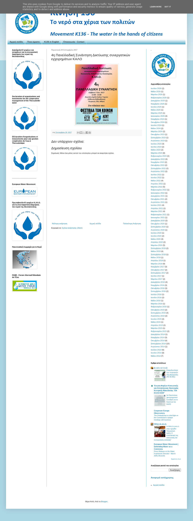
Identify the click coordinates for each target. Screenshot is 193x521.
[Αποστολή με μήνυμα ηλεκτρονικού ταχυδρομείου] (78, 132)
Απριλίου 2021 (157, 208)
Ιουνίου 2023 (156, 147)
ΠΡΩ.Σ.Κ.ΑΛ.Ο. (160, 424)
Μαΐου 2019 (156, 251)
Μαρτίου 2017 (156, 279)
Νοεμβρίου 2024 (157, 119)
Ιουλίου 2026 (156, 88)
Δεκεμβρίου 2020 (158, 221)
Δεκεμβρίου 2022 (158, 159)
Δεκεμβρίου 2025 (158, 101)
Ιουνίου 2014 (156, 353)
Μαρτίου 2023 (156, 153)
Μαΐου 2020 (156, 239)
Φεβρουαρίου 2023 (159, 156)
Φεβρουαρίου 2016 (159, 307)
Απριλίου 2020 (157, 242)
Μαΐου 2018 (156, 258)
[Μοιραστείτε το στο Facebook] (86, 132)
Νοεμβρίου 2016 (157, 285)
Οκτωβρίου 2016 (158, 288)
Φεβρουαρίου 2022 (159, 190)
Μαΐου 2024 (156, 128)
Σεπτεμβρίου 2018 (158, 254)
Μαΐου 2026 (156, 91)
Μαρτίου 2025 (156, 113)
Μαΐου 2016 (156, 301)
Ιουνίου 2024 (156, 125)
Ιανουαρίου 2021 (158, 218)
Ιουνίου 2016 (156, 297)
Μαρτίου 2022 (156, 187)
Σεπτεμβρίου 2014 (158, 344)
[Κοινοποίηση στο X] (83, 132)
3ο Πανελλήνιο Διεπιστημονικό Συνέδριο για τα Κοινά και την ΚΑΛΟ (172, 399)
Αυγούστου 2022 (158, 171)
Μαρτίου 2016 (156, 304)
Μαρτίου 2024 (156, 131)
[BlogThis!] (81, 132)
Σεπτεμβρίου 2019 (158, 248)
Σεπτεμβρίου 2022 (158, 168)
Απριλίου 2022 (157, 184)
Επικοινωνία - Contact (73, 42)
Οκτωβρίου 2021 (158, 199)
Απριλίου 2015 (157, 325)
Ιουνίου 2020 (156, 236)
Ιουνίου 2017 (156, 276)
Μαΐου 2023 (156, 150)
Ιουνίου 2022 (156, 178)
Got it (168, 7)
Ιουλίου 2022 (156, 175)
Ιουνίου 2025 (156, 107)
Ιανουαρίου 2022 (158, 193)
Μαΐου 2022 (156, 181)
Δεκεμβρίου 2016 (158, 282)
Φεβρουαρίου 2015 (159, 331)
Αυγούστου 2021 (158, 202)
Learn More (155, 7)
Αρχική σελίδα (16, 42)
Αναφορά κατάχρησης (162, 477)
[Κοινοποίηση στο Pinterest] (89, 132)
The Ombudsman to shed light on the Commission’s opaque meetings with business (166, 418)
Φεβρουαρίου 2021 (159, 215)
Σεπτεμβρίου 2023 (158, 138)
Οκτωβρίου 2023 (158, 134)
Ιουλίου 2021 (156, 205)
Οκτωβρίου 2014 (158, 341)
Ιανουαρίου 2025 (158, 116)
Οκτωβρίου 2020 (158, 224)
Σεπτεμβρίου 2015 (158, 313)
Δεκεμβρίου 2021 (158, 196)
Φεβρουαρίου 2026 (159, 98)
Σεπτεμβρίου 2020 (158, 227)
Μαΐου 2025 (156, 110)
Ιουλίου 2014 (156, 350)
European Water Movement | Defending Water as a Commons (166, 446)
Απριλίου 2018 (157, 261)
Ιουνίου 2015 (156, 319)
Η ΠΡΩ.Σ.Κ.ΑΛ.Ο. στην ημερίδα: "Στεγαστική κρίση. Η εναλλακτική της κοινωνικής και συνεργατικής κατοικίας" (166, 433)
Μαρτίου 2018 (156, 264)
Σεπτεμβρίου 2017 (158, 273)
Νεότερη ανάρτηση (59, 224)
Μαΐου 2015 (156, 322)
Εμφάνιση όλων (176, 459)
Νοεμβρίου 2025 (157, 104)
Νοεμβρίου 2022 (157, 162)
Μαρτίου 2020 (156, 245)
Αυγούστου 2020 (158, 230)
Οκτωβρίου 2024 (158, 122)
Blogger (104, 501)
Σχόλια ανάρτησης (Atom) (72, 228)
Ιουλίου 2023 (156, 144)
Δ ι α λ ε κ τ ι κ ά (160, 368)
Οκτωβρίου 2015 (158, 310)
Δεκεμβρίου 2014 (158, 334)
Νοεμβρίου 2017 (157, 267)
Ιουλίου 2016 (156, 294)
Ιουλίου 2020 (156, 233)
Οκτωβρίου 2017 (158, 270)
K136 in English (51, 42)
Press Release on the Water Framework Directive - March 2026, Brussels (165, 453)
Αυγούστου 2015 (158, 316)
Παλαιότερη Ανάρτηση (132, 224)
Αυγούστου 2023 (158, 141)
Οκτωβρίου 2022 (158, 165)
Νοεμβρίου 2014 (157, 337)
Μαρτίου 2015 (156, 328)
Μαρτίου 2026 (156, 94)
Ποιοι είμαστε (33, 42)
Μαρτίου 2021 (156, 211)
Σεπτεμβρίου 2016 (158, 291)
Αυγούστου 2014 (158, 347)
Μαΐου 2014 (156, 356)
